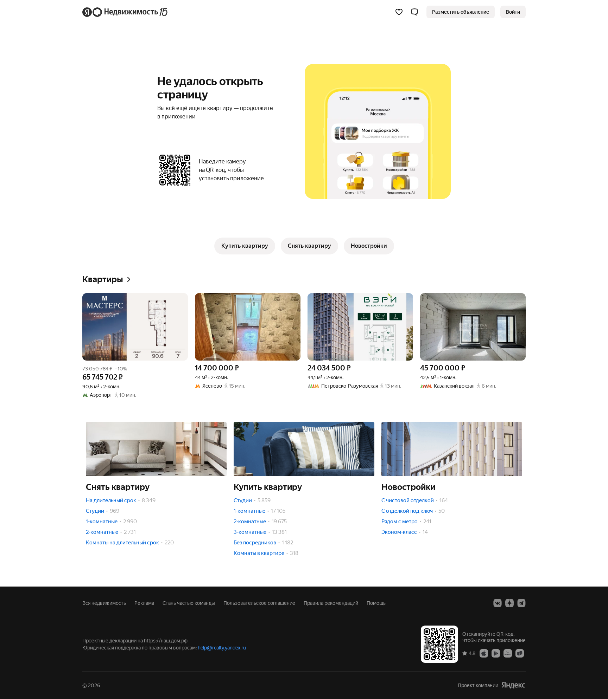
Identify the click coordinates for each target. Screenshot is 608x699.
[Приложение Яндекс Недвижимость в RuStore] (519, 653)
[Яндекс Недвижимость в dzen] (509, 603)
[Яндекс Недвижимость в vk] (497, 603)
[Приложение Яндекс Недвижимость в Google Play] (496, 653)
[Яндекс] (513, 685)
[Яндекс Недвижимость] (125, 12)
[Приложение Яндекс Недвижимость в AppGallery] (508, 653)
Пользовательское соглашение (259, 603)
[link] (513, 12)
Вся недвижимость (104, 603)
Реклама (144, 603)
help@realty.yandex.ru (222, 648)
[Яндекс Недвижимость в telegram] (521, 603)
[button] (414, 12)
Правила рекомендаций (331, 603)
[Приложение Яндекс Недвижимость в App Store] (484, 653)
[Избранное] (399, 12)
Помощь (376, 603)
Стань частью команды (189, 603)
